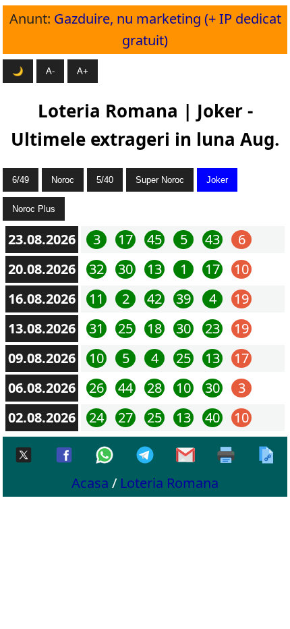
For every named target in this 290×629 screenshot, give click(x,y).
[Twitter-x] (23, 456)
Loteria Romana (169, 483)
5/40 (104, 180)
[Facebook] (64, 456)
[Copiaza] (266, 456)
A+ (82, 71)
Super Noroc (160, 180)
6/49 (20, 180)
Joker (217, 180)
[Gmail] (185, 456)
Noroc (62, 180)
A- (50, 71)
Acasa (90, 483)
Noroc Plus (33, 209)
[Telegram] (145, 456)
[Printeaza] (226, 456)
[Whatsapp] (104, 456)
